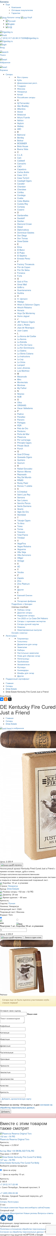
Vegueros (21, 549)
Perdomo (21, 431)
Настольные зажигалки (28, 652)
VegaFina (21, 543)
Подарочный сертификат (17, 678)
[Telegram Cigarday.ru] (3, 1220)
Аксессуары (11, 635)
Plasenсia (21, 437)
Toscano (21, 531)
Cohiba (20, 192)
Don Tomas (22, 238)
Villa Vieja (21, 552)
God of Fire (22, 281)
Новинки (21, 626)
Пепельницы (23, 658)
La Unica (21, 362)
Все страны (22, 77)
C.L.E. (20, 154)
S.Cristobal (22, 491)
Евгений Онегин (24, 595)
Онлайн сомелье (19, 632)
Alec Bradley (23, 105)
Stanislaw (21, 514)
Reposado (22, 474)
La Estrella (22, 342)
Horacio (20, 310)
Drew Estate (22, 241)
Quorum (21, 462)
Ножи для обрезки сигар (28, 655)
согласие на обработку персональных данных (26, 1106)
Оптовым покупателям (22, 10)
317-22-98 (9, 38)
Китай (20, 94)
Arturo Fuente (23, 117)
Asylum (20, 123)
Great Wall (22, 284)
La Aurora (21, 339)
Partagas (21, 422)
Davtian (20, 221)
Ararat (20, 111)
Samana (21, 497)
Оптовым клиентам (9, 1207)
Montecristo (22, 382)
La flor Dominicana (25, 347)
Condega (21, 195)
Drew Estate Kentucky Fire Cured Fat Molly (19, 1162)
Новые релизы (30, 1213)
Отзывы (46, 1207)
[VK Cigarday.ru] (10, 1220)
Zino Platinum (23, 583)
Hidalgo (20, 301)
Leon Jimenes (23, 367)
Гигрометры (22, 638)
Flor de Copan (23, 267)
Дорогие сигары (24, 612)
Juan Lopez (22, 330)
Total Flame (22, 534)
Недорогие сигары (26, 615)
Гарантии (15, 13)
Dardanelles (22, 215)
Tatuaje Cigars (23, 520)
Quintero (21, 460)
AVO (19, 129)
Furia (19, 275)
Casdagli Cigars (24, 180)
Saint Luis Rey (23, 494)
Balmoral (21, 134)
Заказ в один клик (33, 937)
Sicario (20, 508)
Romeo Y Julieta (24, 485)
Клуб (29, 17)
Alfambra (21, 108)
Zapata (20, 578)
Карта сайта (37, 1207)
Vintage (20, 560)
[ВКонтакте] (1, 699)
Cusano (20, 209)
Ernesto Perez (23, 258)
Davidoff (21, 218)
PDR (19, 425)
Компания (16, 7)
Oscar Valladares (25, 408)
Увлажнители (23, 664)
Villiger (20, 557)
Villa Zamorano (24, 555)
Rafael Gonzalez (24, 468)
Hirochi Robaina (24, 307)
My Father (22, 388)
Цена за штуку (9, 1170)
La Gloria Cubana (25, 353)
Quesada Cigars (24, 457)
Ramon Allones (24, 471)
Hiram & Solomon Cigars (28, 304)
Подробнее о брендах (21, 603)
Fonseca (21, 272)
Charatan (21, 186)
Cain (19, 157)
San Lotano (22, 500)
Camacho (21, 163)
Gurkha (20, 293)
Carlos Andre (23, 172)
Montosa (21, 385)
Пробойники (23, 661)
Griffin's (20, 287)
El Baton (21, 249)
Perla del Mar (23, 434)
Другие (20, 589)
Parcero (20, 419)
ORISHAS (21, 405)
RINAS (20, 480)
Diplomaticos (23, 229)
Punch (20, 448)
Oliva (19, 402)
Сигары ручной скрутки (28, 624)
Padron (20, 413)
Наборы (21, 650)
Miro (19, 379)
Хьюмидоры (23, 670)
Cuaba (20, 198)
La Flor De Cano (24, 344)
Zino (19, 580)
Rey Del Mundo (24, 477)
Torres (20, 529)
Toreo (20, 526)
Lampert (21, 365)
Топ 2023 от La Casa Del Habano (32, 618)
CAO (19, 166)
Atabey (20, 126)
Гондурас (21, 85)
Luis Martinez (23, 370)
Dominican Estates (25, 232)
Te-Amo (20, 523)
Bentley (20, 137)
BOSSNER (22, 143)
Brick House (22, 146)
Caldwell (21, 160)
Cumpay (21, 206)
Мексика (21, 88)
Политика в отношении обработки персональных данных (27, 1228)
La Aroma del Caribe (26, 336)
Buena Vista (22, 149)
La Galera (21, 350)
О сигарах (4, 1213)
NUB (19, 396)
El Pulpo (21, 252)
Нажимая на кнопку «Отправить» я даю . (26, 1106)
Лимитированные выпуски (29, 629)
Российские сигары (26, 97)
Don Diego (22, 235)
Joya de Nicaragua (25, 327)
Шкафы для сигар (25, 673)
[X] (9, 699)
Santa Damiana (24, 506)
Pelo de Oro (22, 428)
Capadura (21, 169)
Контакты (4, 1)
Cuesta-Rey (22, 203)
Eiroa (19, 247)
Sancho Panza (23, 503)
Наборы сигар (23, 609)
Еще (8, 4)
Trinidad (21, 537)
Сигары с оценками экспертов (31, 621)
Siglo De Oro (23, 511)
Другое (20, 675)
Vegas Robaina (24, 546)
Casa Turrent (23, 177)
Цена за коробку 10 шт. (14, 1174)
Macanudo (22, 376)
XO (18, 566)
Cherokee (21, 189)
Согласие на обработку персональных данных (22, 1231)
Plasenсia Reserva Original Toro (14, 1139)
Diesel (20, 226)
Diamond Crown (24, 224)
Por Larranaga (23, 439)
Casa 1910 (22, 175)
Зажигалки (22, 647)
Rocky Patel (22, 483)
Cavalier (21, 183)
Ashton (20, 120)
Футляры (21, 667)
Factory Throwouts (25, 264)
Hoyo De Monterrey (26, 313)
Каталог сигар (14, 17)
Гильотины (22, 641)
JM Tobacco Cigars (26, 321)
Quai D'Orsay (23, 454)
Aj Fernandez (23, 103)
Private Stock (23, 445)
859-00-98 (9, 1193)
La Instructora (23, 356)
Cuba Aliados (23, 200)
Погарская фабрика (26, 601)
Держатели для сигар (27, 644)
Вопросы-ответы (45, 1213)
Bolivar (20, 140)
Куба (19, 80)
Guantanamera (24, 290)
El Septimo (22, 255)
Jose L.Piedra (23, 324)
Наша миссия (25, 1207)
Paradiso (21, 416)
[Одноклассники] (5, 699)
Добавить (5, 1111)
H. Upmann (22, 298)
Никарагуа (22, 91)
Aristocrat (21, 114)
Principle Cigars (24, 442)
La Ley (20, 359)
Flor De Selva (23, 270)
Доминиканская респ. (27, 82)
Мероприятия (16, 1213)
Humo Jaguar (23, 316)
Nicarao (20, 393)
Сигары (9, 74)
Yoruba (20, 572)
